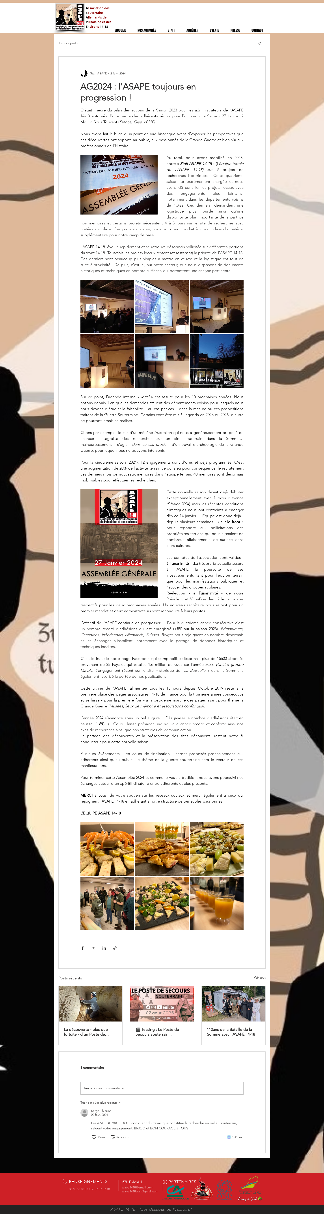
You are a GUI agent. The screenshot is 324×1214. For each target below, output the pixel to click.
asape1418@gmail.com (137, 1187)
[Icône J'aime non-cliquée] (94, 1137)
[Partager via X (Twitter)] (93, 948)
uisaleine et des (99, 22)
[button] (260, 43)
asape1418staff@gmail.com (139, 1191)
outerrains (95, 13)
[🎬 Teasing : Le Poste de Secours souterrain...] (162, 1004)
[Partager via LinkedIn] (104, 948)
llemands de (97, 17)
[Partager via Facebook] (82, 948)
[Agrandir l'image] (107, 306)
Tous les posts (68, 43)
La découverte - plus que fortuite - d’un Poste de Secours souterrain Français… (90, 1032)
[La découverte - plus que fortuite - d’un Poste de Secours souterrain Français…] (90, 1004)
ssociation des (99, 8)
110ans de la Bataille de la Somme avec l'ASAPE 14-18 (231, 1032)
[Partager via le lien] (115, 948)
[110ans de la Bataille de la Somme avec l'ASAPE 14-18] (233, 1004)
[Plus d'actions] (241, 73)
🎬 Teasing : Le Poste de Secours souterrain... (157, 1032)
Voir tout (260, 977)
